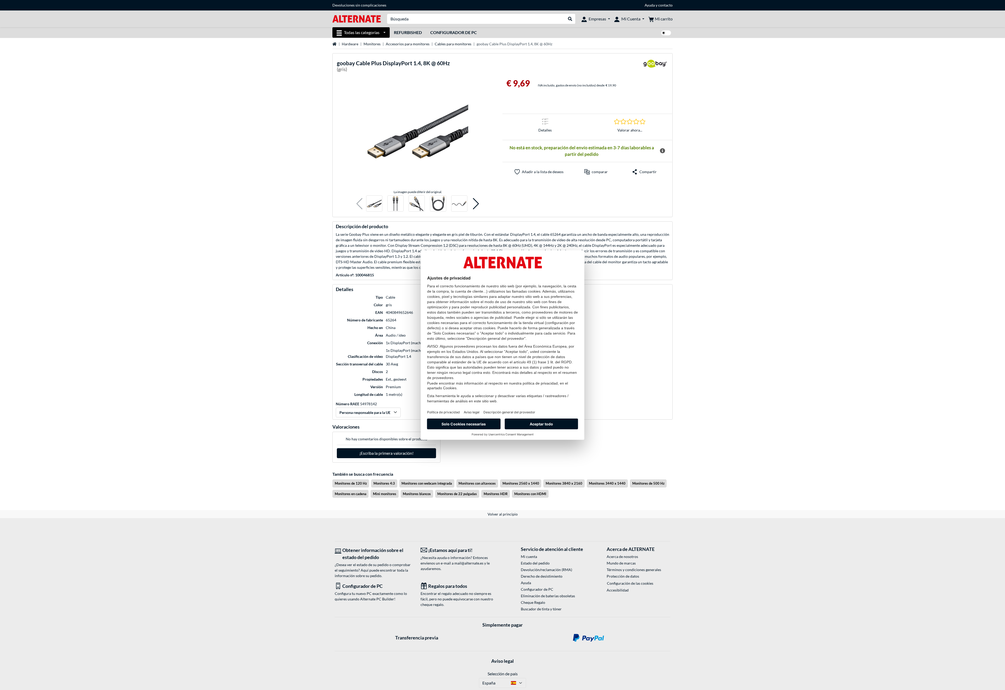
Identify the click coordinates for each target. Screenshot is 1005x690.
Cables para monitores (453, 44)
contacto (665, 5)
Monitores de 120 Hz (351, 483)
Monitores (372, 44)
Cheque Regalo (533, 602)
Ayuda (650, 5)
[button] (359, 204)
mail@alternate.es (468, 563)
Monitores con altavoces (477, 483)
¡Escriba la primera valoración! (386, 453)
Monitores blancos (417, 494)
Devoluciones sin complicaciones (359, 5)
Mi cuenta (529, 556)
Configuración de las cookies (630, 583)
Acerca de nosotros (622, 556)
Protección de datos (623, 576)
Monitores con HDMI (530, 494)
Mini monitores (384, 494)
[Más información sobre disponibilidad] (662, 150)
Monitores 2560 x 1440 (520, 483)
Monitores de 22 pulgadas (457, 494)
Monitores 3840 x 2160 (564, 483)
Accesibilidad (618, 590)
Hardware (350, 44)
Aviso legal (502, 661)
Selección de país (503, 673)
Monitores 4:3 (384, 483)
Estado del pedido (535, 563)
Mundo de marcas (621, 563)
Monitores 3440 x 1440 (607, 483)
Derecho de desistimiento (541, 576)
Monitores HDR (496, 494)
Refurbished (408, 32)
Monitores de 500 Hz (648, 483)
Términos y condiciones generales (634, 569)
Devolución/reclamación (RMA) (546, 569)
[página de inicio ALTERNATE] (356, 18)
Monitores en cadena (350, 494)
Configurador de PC (453, 32)
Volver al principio (503, 514)
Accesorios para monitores (407, 44)
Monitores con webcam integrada (426, 483)
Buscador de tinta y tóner (541, 609)
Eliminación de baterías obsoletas (548, 596)
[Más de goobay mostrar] (655, 67)
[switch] (666, 32)
